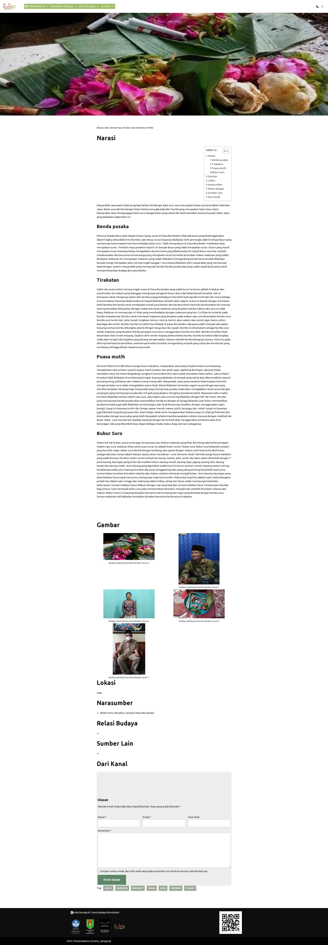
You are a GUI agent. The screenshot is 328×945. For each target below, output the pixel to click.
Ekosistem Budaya (62, 6)
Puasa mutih (219, 168)
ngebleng (122, 888)
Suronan (176, 888)
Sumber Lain (215, 192)
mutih (108, 888)
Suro (163, 888)
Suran (151, 888)
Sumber (106, 6)
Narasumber (215, 184)
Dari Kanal (214, 196)
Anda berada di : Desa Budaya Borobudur (96, 912)
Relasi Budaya (216, 188)
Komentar (104, 830)
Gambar (212, 176)
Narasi (211, 155)
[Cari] (322, 6)
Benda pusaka (220, 159)
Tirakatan (217, 164)
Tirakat (190, 888)
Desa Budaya (87, 6)
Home (3, 108)
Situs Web (194, 817)
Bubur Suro (218, 172)
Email (147, 817)
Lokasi (211, 180)
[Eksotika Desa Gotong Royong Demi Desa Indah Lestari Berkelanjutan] (9, 6)
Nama (102, 817)
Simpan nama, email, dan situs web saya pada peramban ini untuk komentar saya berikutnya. (154, 871)
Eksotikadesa (37, 6)
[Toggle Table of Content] (224, 151)
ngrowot (138, 888)
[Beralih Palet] (317, 6)
